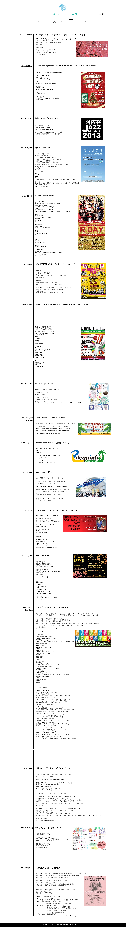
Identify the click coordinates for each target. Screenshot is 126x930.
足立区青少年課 (51, 914)
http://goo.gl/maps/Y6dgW (49, 731)
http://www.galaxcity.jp (42, 51)
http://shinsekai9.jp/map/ (57, 779)
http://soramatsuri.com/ (42, 186)
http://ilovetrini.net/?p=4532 (49, 547)
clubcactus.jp (39, 99)
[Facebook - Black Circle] (100, 14)
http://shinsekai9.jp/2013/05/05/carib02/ (47, 820)
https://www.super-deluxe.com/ (44, 566)
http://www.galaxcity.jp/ (42, 847)
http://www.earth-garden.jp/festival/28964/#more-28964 (51, 486)
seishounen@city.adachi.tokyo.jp (66, 916)
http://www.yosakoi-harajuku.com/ (44, 333)
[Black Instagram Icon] (103, 14)
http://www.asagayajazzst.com (44, 129)
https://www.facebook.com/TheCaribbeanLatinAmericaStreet (53, 430)
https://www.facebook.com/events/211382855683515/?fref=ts (52, 211)
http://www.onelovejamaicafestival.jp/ (46, 628)
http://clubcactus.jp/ (43, 256)
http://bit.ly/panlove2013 (42, 578)
